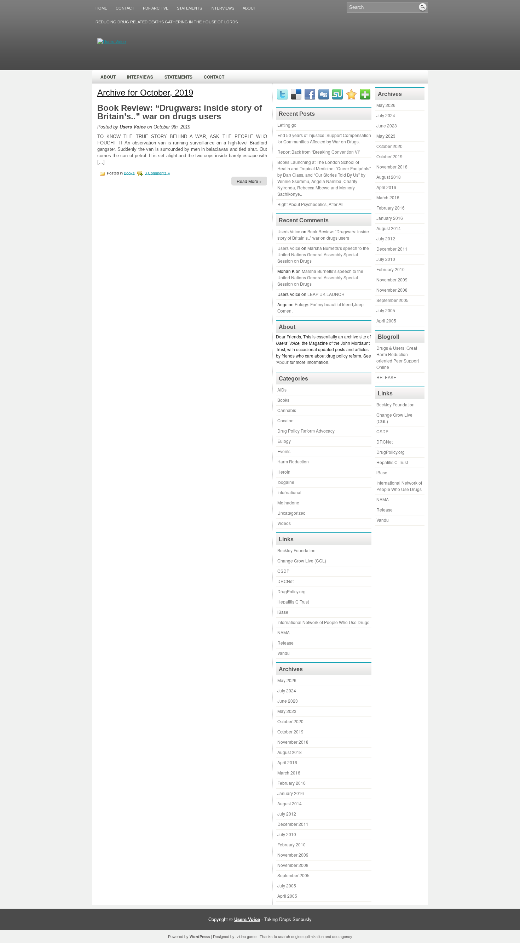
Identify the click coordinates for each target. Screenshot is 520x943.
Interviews (222, 8)
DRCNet (285, 581)
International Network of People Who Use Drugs (323, 622)
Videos (284, 523)
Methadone (288, 502)
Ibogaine (285, 482)
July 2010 (286, 834)
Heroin (283, 472)
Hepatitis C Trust (293, 602)
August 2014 (289, 803)
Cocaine (285, 420)
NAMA (283, 632)
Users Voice (288, 231)
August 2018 (289, 752)
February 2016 (291, 783)
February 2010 (291, 844)
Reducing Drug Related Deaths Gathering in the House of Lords (167, 22)
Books (129, 173)
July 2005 (286, 885)
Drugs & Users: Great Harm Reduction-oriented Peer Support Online (397, 357)
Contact (125, 8)
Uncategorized (291, 513)
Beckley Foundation (296, 550)
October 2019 (290, 731)
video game (246, 936)
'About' (282, 362)
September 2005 (293, 875)
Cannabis (286, 410)
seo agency (342, 936)
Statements (189, 8)
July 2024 (286, 690)
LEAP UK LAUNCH (326, 294)
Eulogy (284, 441)
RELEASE (386, 377)
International (289, 492)
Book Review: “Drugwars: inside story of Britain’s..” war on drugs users (179, 112)
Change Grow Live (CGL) (301, 561)
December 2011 (292, 824)
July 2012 (286, 814)
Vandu (283, 653)
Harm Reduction (293, 461)
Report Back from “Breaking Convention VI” (318, 152)
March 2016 (288, 773)
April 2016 (287, 762)
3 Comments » (157, 173)
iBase (282, 612)
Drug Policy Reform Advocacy (306, 431)
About (249, 8)
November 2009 (292, 855)
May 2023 (286, 711)
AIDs (282, 390)
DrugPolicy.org (291, 591)
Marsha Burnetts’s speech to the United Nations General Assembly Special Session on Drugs (323, 254)
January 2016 (290, 793)
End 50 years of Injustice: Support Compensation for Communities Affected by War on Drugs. (324, 138)
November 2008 (292, 865)
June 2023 (287, 701)
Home (101, 8)
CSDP (283, 571)
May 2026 (286, 680)
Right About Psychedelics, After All (310, 204)
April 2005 (287, 896)
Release (285, 643)
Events (283, 451)
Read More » (249, 181)
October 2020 (290, 721)
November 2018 (292, 742)
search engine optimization (301, 936)
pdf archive (155, 8)
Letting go (286, 125)
